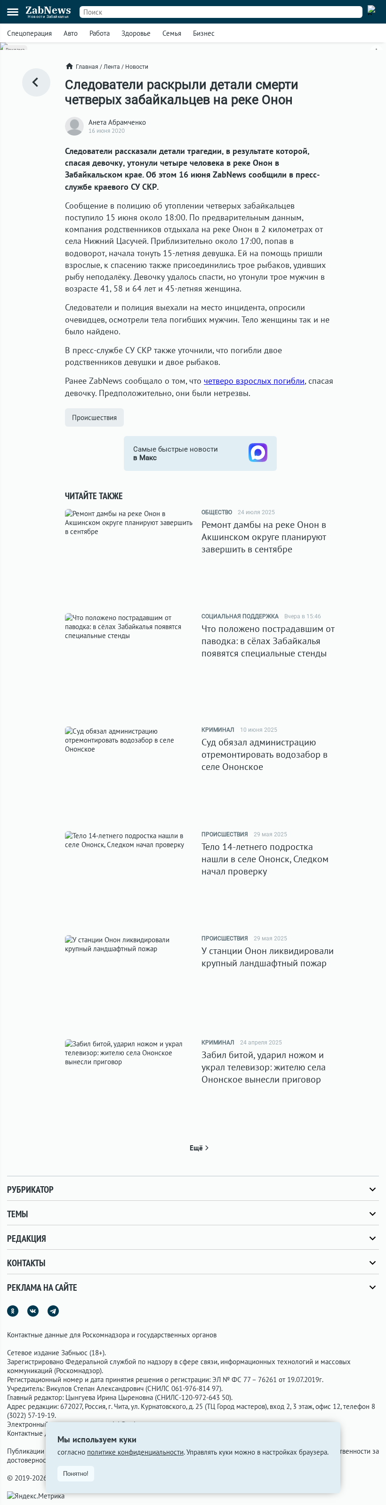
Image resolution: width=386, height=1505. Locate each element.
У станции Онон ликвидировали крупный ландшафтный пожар (267, 957)
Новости (136, 67)
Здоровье (136, 33)
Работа (99, 33)
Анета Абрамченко (117, 122)
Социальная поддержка (240, 616)
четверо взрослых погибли (254, 380)
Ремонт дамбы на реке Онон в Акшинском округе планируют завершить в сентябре (263, 536)
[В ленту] (36, 82)
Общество (216, 512)
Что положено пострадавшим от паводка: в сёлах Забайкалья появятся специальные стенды (268, 641)
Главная (87, 67)
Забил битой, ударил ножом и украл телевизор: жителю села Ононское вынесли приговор (263, 1067)
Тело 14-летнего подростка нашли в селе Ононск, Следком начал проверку (265, 859)
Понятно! (75, 1473)
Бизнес (204, 33)
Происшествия (94, 417)
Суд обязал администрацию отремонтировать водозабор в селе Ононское (264, 754)
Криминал (217, 730)
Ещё (196, 1147)
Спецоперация (29, 33)
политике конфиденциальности (135, 1452)
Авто (71, 33)
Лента (112, 67)
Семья (171, 33)
